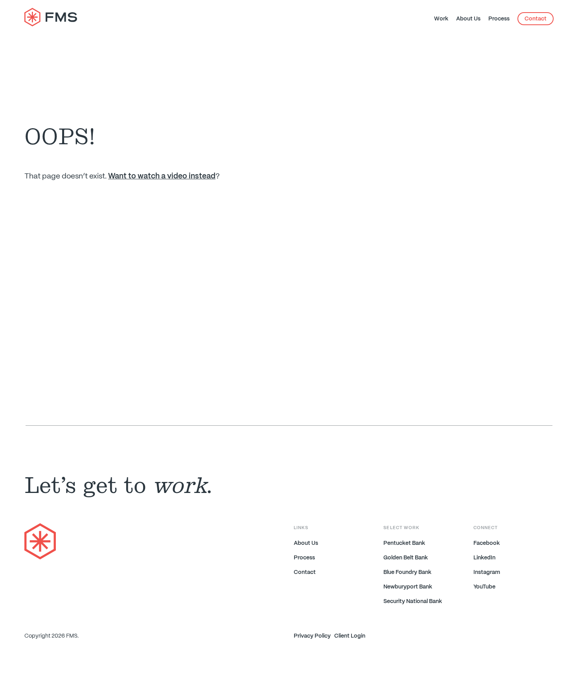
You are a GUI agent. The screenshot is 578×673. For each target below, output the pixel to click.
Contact (536, 19)
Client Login (349, 636)
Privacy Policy (312, 636)
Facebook (486, 543)
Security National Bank (412, 601)
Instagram (486, 572)
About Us (468, 19)
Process (499, 19)
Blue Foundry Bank (407, 572)
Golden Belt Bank (405, 558)
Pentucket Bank (404, 543)
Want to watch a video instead (161, 176)
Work (441, 19)
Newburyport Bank (407, 587)
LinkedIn (484, 558)
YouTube (484, 587)
